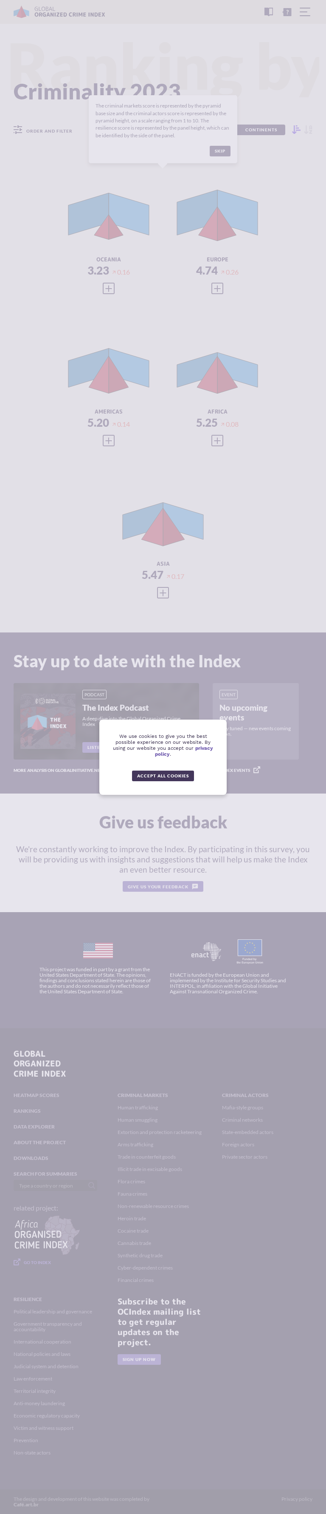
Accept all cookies (163, 775)
